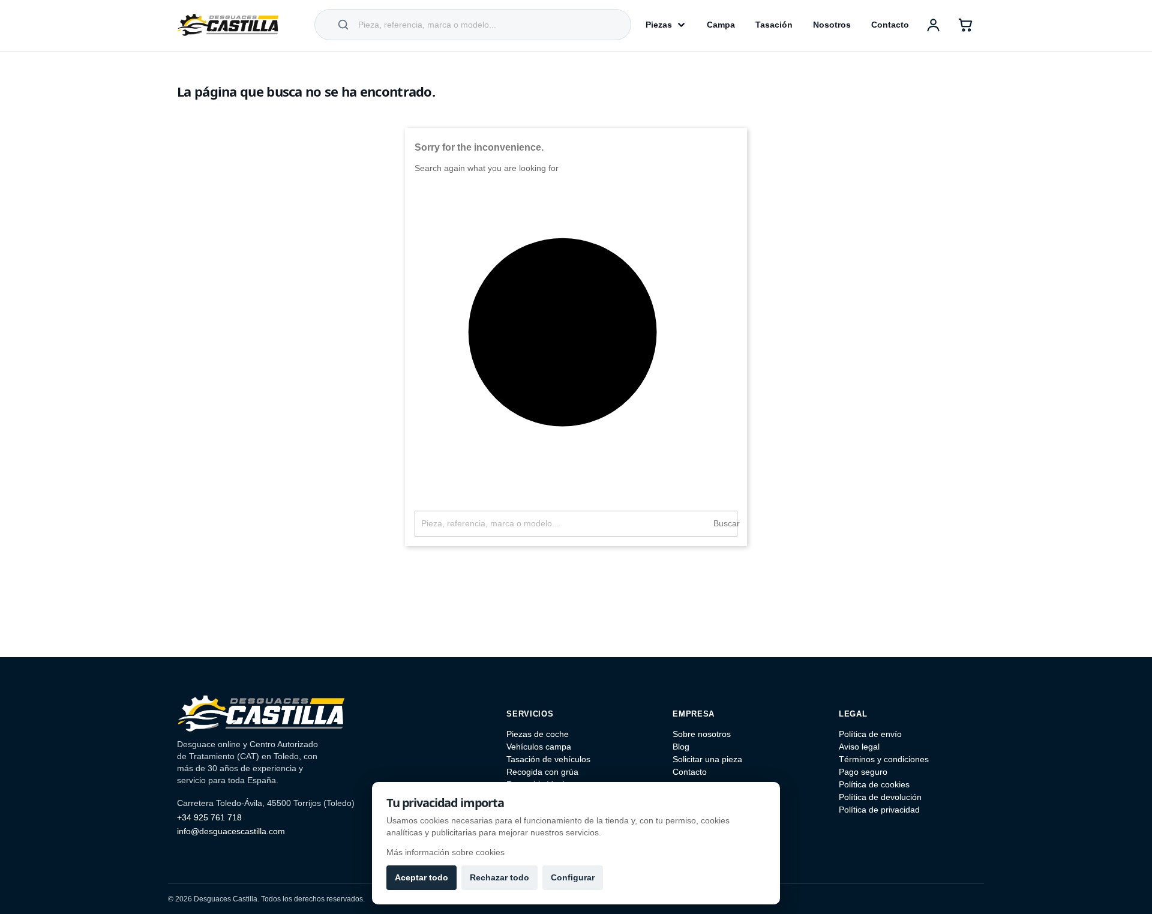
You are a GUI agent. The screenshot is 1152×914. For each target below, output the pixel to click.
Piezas (659, 24)
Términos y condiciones (884, 759)
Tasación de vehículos (548, 759)
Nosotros (832, 24)
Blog (681, 746)
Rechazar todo (499, 877)
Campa (721, 24)
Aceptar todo (421, 877)
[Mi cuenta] (933, 24)
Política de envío (870, 734)
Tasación (774, 24)
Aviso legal (859, 746)
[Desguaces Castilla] (228, 24)
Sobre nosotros (702, 734)
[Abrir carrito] (965, 24)
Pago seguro (863, 772)
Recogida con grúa (542, 772)
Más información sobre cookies (445, 852)
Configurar (573, 877)
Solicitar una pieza (707, 759)
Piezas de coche (537, 734)
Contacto (890, 24)
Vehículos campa (538, 746)
